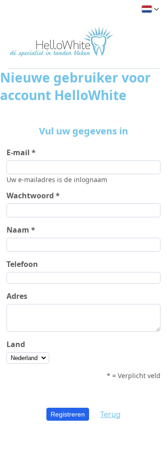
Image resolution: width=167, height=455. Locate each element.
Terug (110, 414)
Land (15, 344)
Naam (17, 230)
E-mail (18, 152)
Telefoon (22, 264)
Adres (16, 296)
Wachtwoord (30, 195)
